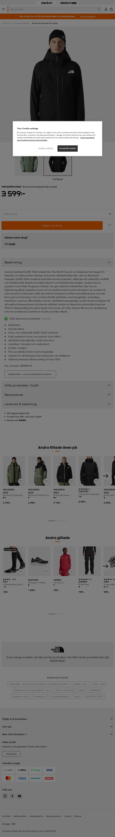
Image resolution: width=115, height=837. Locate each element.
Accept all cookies (67, 148)
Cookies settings (45, 148)
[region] (57, 138)
